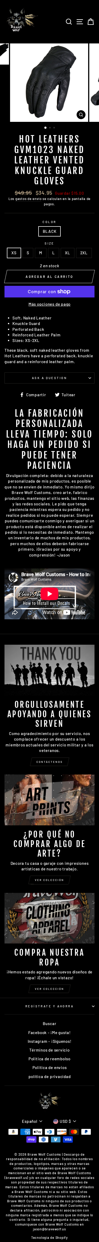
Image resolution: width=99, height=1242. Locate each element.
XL (67, 252)
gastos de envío (28, 199)
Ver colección (49, 880)
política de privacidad (50, 1076)
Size (49, 243)
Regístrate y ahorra (49, 1006)
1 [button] (45, 128)
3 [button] (54, 128)
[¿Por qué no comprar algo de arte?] (49, 799)
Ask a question (49, 378)
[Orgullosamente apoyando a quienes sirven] (49, 670)
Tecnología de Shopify (49, 1237)
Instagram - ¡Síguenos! (50, 1041)
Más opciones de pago (49, 304)
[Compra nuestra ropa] (49, 918)
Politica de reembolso (49, 1058)
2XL (84, 252)
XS (14, 252)
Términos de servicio (49, 1050)
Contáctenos (49, 761)
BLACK (49, 231)
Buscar (49, 1023)
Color (49, 222)
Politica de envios (49, 1067)
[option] (49, 82)
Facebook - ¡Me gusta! (49, 1032)
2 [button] (50, 128)
